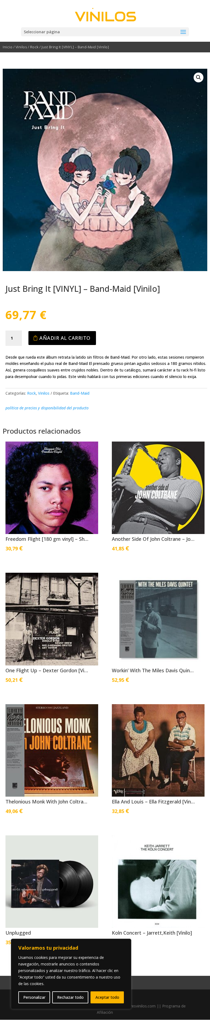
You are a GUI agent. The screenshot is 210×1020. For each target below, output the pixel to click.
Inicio (7, 46)
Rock (34, 46)
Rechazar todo (70, 997)
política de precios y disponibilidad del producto (47, 407)
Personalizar (34, 997)
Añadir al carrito (65, 338)
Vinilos (21, 46)
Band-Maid (79, 393)
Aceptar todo (107, 997)
